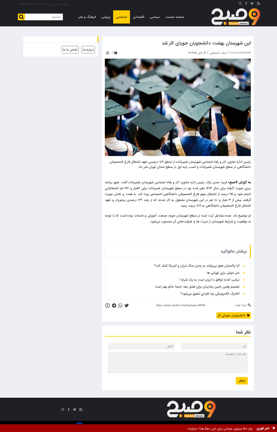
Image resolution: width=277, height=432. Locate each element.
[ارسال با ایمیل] (115, 52)
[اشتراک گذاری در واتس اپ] (120, 305)
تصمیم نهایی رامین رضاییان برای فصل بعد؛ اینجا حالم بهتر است (197, 286)
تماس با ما (70, 49)
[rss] (258, 4)
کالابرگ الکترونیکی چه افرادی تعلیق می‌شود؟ (209, 294)
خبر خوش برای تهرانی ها (223, 273)
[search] (21, 17)
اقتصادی (138, 16)
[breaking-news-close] (273, 428)
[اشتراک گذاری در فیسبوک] (107, 305)
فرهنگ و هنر (87, 16)
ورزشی (106, 16)
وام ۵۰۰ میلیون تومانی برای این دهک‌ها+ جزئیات (219, 428)
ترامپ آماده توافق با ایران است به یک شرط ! (209, 280)
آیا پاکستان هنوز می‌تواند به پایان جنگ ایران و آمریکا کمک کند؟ (196, 266)
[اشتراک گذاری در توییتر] (127, 305)
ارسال (242, 381)
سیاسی (155, 16)
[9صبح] (236, 16)
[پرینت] (107, 53)
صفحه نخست (174, 16)
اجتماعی (121, 16)
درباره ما (88, 49)
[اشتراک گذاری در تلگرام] (114, 305)
